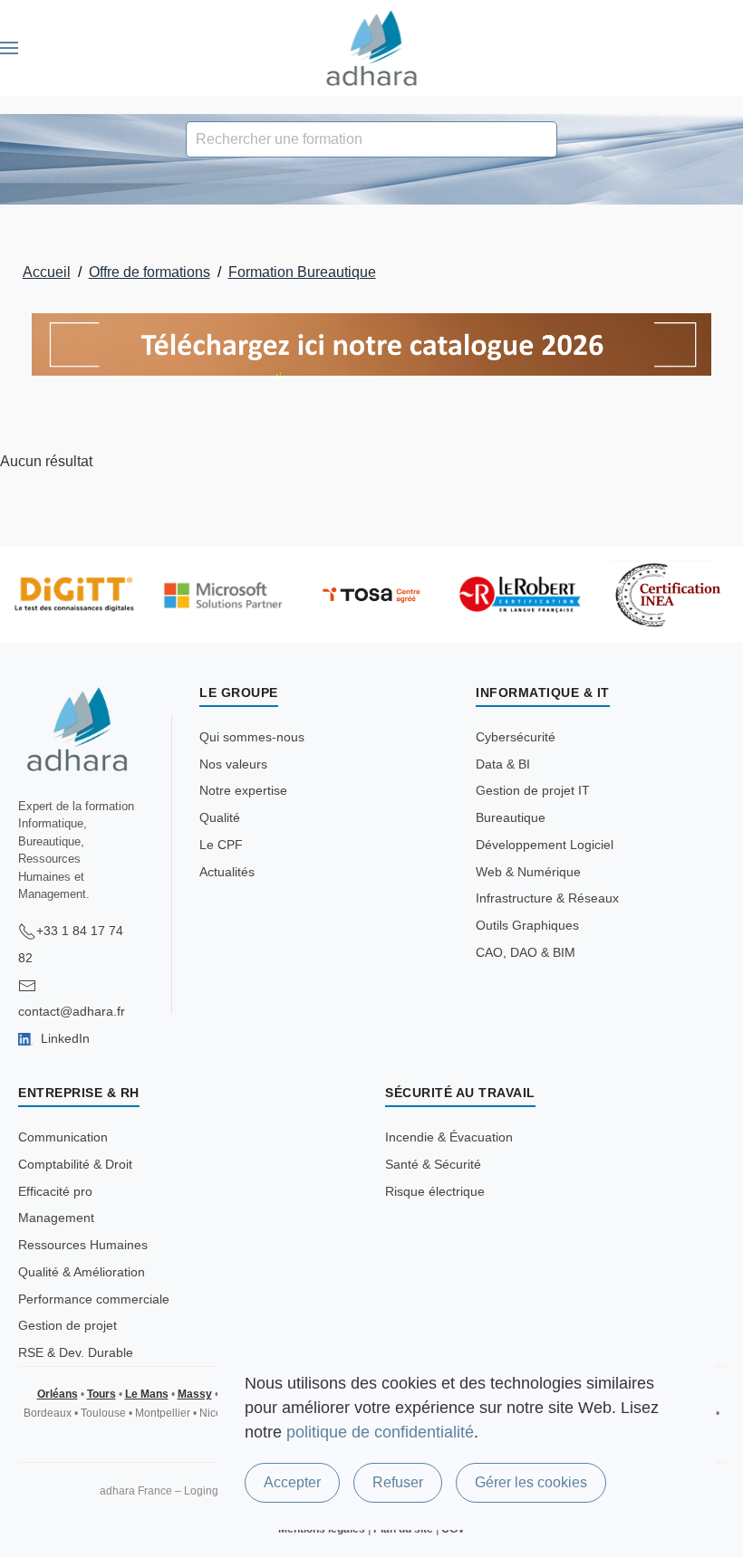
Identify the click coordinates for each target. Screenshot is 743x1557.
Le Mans (147, 1394)
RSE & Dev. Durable (75, 1352)
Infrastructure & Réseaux (547, 898)
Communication (63, 1137)
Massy (195, 1394)
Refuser (397, 1482)
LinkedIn (63, 1038)
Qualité (219, 817)
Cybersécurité (515, 737)
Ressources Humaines (83, 1244)
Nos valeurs (233, 764)
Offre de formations (149, 272)
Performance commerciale (93, 1299)
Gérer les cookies (531, 1482)
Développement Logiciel (544, 844)
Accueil (47, 272)
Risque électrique (435, 1191)
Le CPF (221, 844)
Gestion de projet (67, 1325)
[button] (9, 48)
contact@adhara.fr (71, 1011)
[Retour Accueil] (372, 48)
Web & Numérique (528, 871)
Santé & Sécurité (433, 1164)
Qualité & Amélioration (81, 1272)
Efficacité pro (55, 1191)
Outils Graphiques (527, 925)
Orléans (57, 1394)
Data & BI (503, 764)
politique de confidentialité (380, 1432)
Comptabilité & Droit (75, 1164)
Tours (101, 1394)
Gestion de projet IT (533, 790)
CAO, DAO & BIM (525, 952)
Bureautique (510, 817)
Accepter (292, 1482)
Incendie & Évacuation (449, 1137)
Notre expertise (243, 790)
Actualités (227, 871)
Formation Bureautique (302, 272)
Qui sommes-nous (251, 737)
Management (56, 1217)
